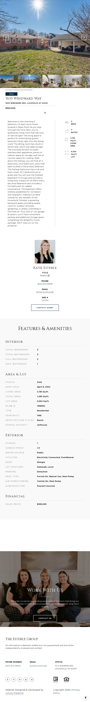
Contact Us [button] (45, 618)
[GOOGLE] (32, 679)
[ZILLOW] (26, 679)
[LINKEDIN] (20, 679)
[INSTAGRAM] (14, 679)
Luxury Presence (14, 693)
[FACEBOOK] (7, 679)
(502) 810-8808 (45, 284)
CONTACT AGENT (45, 308)
